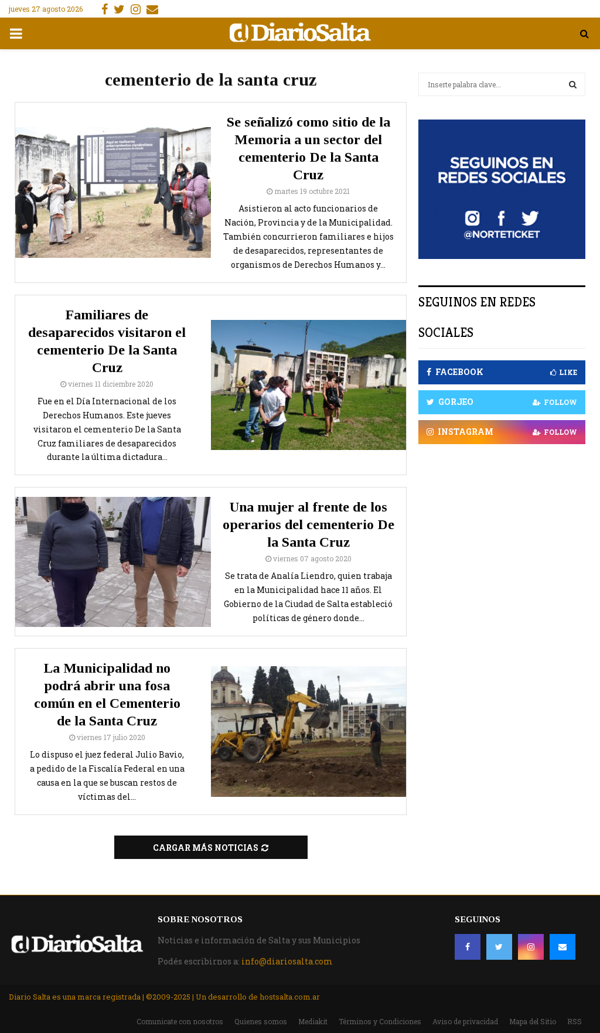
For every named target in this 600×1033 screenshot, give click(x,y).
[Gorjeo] (499, 947)
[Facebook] (467, 947)
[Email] (562, 947)
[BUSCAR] (572, 84)
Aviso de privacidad (465, 1021)
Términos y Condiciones (380, 1021)
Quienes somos (260, 1021)
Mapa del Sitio (532, 1021)
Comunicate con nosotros (180, 1021)
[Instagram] (531, 947)
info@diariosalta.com (287, 961)
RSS (574, 1021)
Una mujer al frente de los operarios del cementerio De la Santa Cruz (308, 524)
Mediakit (313, 1021)
